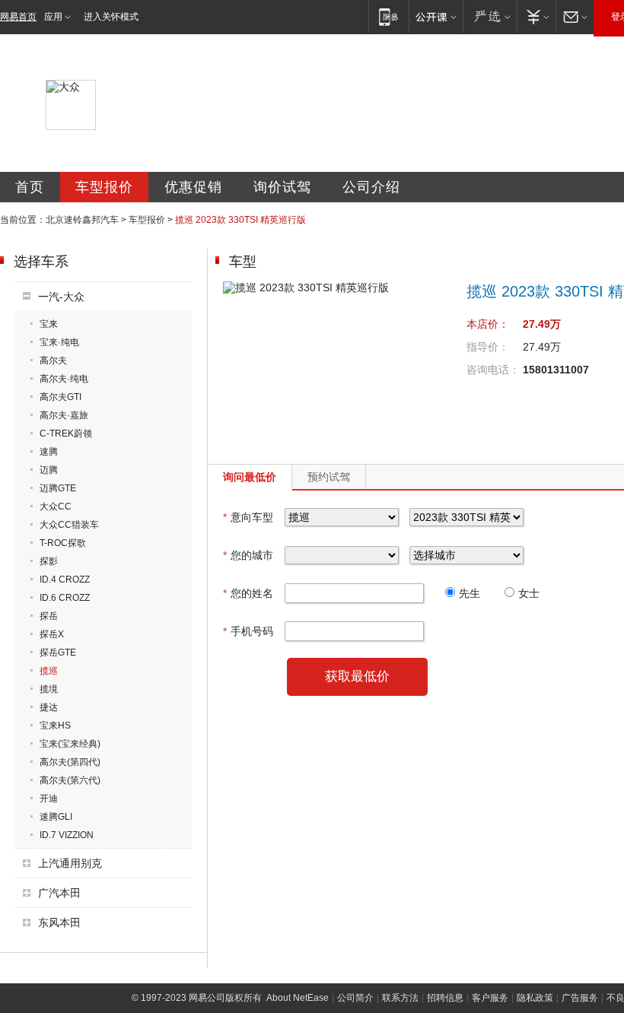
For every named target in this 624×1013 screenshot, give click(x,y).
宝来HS (55, 725)
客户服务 (490, 997)
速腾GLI (56, 816)
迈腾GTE (58, 488)
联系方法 (400, 997)
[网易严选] (490, 16)
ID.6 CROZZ (65, 597)
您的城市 (248, 555)
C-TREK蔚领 (66, 433)
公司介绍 (371, 187)
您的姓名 (248, 593)
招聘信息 (445, 997)
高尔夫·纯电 (64, 378)
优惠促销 (193, 187)
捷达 (49, 707)
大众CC (56, 506)
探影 (49, 561)
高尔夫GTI (60, 397)
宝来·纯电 (59, 342)
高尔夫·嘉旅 (64, 415)
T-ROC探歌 (63, 543)
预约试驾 (328, 477)
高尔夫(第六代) (70, 780)
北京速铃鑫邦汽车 (82, 219)
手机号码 (248, 631)
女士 (529, 593)
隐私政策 (535, 997)
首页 (29, 187)
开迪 (49, 798)
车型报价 (104, 187)
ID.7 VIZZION (67, 835)
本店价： (487, 324)
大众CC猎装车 (69, 524)
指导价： (487, 347)
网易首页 (18, 16)
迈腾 (49, 470)
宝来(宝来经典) (70, 743)
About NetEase (297, 997)
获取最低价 (357, 676)
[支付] (536, 16)
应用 (53, 16)
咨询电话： (493, 370)
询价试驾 (282, 187)
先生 (469, 593)
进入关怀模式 (111, 16)
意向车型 (248, 517)
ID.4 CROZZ (65, 579)
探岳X (52, 634)
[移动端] (388, 16)
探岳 (49, 616)
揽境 (49, 689)
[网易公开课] (436, 16)
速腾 (49, 451)
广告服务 (580, 997)
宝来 (49, 324)
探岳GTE (58, 652)
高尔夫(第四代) (70, 762)
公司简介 (355, 997)
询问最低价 (249, 477)
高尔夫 (53, 360)
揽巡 (49, 670)
